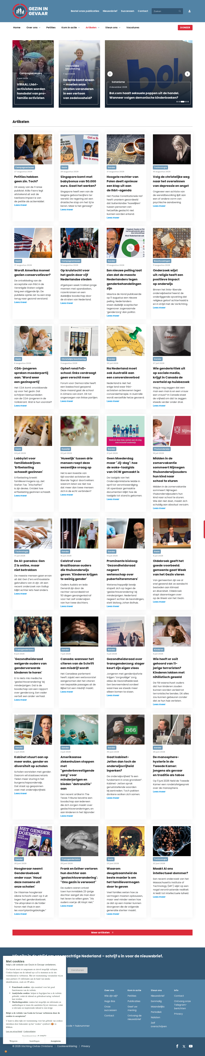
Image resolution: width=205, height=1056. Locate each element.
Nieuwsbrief (110, 11)
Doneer (185, 27)
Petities (51, 27)
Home (16, 27)
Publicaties (134, 1001)
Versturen (77, 970)
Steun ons (111, 27)
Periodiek (156, 1012)
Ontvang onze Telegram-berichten (182, 1004)
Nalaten (155, 1017)
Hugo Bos (109, 1001)
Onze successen (110, 1008)
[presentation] (110, 74)
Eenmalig (156, 1001)
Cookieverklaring (67, 1046)
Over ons (32, 27)
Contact (143, 11)
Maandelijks (157, 1006)
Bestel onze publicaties (85, 11)
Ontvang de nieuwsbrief (135, 1017)
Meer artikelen (100, 932)
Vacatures (132, 27)
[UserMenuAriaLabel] (190, 11)
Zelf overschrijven (159, 1024)
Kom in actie (69, 27)
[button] (177, 101)
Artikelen (91, 27)
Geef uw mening (132, 1008)
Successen (127, 11)
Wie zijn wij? (111, 996)
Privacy (178, 1014)
